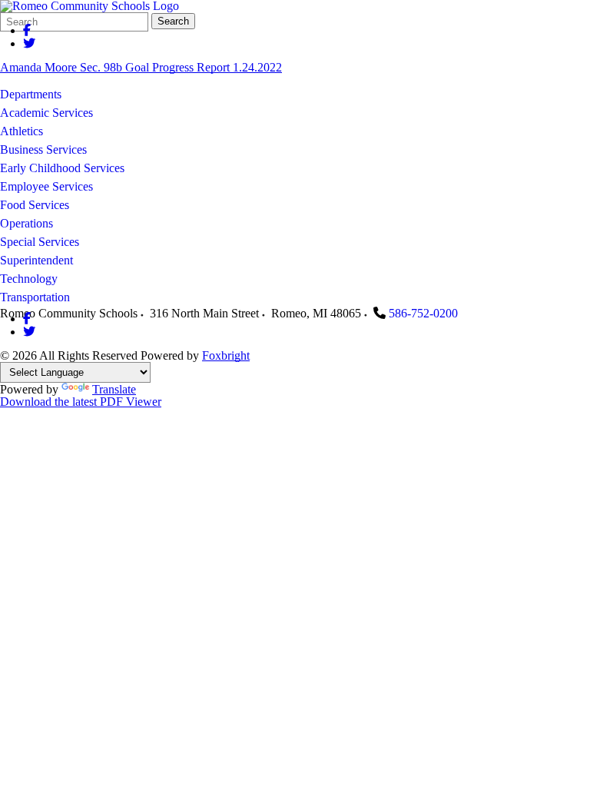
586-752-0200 (423, 313)
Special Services (39, 241)
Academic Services (46, 112)
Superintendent (36, 260)
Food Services (34, 204)
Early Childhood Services (62, 167)
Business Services (43, 149)
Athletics (21, 131)
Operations (26, 223)
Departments (30, 94)
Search (173, 21)
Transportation (35, 297)
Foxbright (226, 355)
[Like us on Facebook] (27, 30)
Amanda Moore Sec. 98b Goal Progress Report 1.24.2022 (141, 67)
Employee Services (46, 186)
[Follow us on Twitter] (29, 43)
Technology (29, 278)
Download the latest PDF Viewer (80, 401)
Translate (114, 389)
